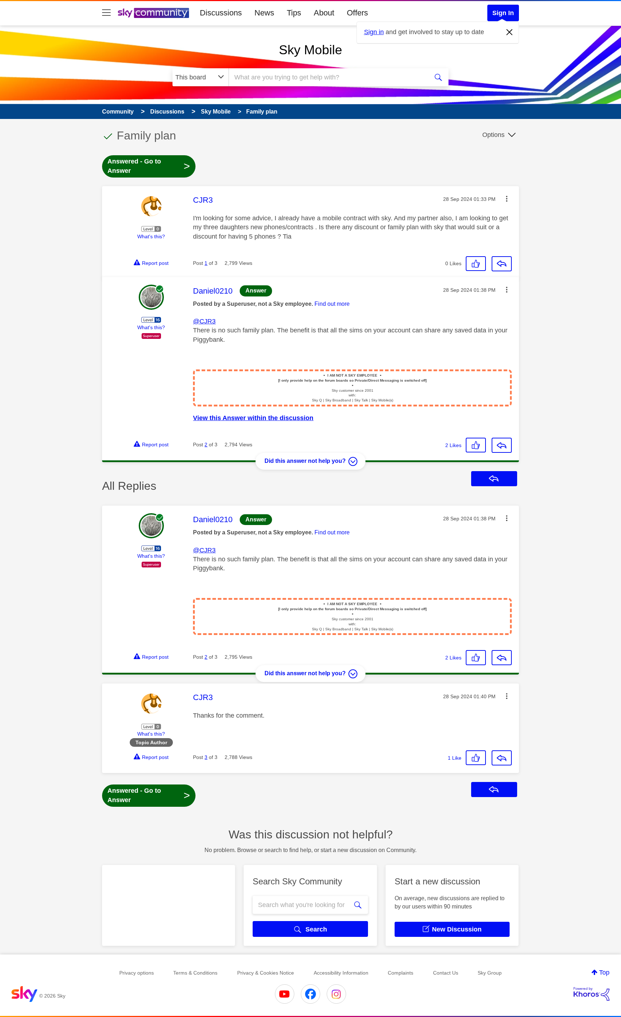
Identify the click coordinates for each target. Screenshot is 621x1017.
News (264, 12)
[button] (507, 199)
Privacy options (136, 973)
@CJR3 (204, 321)
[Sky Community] (153, 13)
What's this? (151, 236)
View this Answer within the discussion (253, 418)
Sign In (503, 13)
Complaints (400, 973)
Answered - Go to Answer (148, 166)
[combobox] (328, 77)
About (324, 12)
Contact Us (445, 973)
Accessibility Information (341, 973)
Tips (294, 12)
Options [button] (493, 134)
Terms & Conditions (195, 973)
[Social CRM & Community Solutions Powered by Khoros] (592, 994)
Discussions (221, 12)
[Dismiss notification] (509, 32)
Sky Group (490, 973)
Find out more (332, 304)
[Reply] (502, 263)
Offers (357, 12)
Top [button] (604, 972)
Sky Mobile (310, 49)
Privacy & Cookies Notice (265, 973)
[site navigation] (106, 13)
